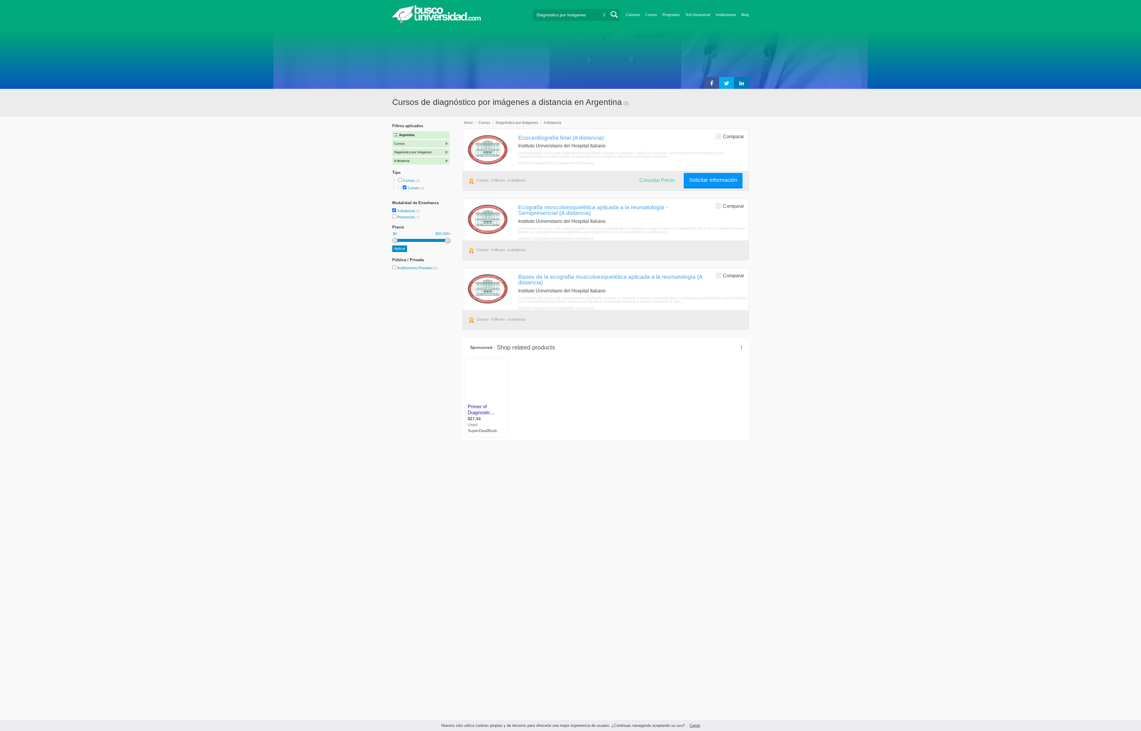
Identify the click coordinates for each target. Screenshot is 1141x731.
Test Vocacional (697, 15)
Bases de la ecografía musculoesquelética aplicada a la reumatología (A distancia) (610, 279)
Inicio (468, 123)
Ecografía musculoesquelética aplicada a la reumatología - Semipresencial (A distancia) (593, 210)
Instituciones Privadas (417, 268)
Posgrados (671, 15)
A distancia (406, 211)
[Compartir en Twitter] (726, 83)
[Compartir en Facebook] (711, 83)
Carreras (633, 15)
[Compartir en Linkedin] (741, 83)
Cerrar (695, 725)
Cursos (651, 15)
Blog (745, 15)
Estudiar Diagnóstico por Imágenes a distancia (555, 163)
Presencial (406, 217)
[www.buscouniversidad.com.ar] (436, 22)
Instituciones (726, 15)
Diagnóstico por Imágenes (517, 123)
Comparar (733, 136)
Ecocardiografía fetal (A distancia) (561, 137)
